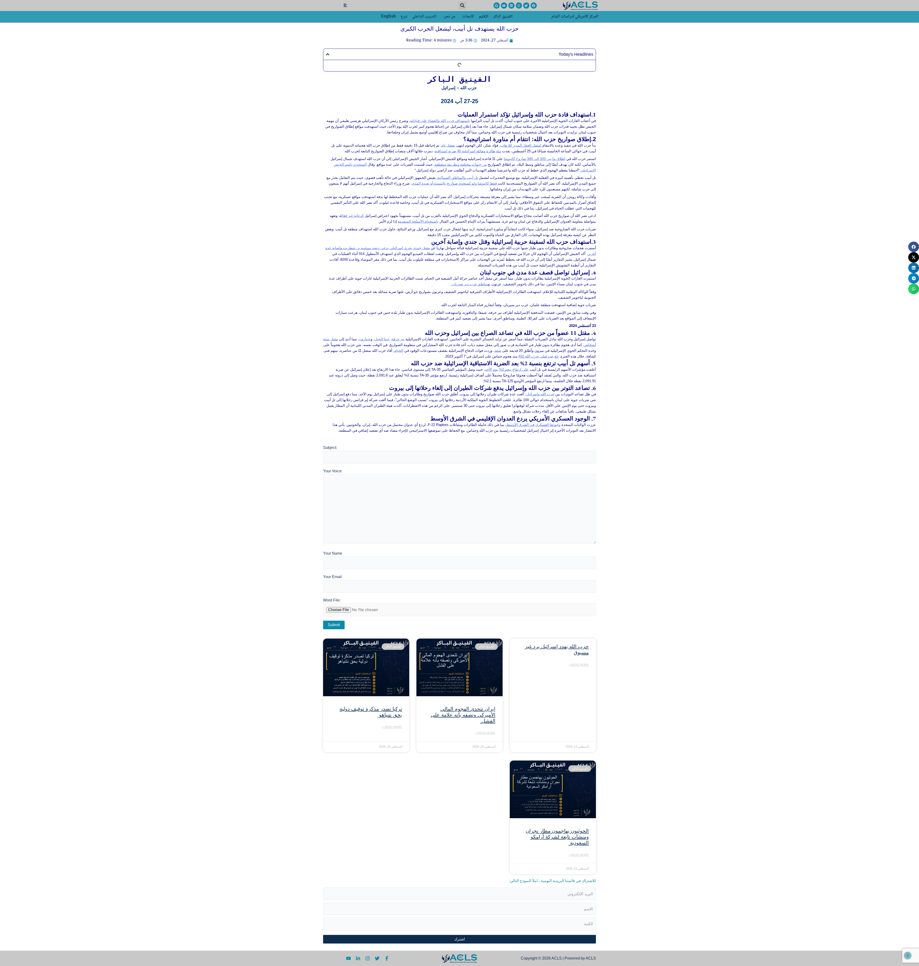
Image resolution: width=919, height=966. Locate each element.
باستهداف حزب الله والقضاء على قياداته (440, 121)
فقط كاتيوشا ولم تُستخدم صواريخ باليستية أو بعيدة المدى (455, 183)
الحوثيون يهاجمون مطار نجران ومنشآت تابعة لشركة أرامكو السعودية (557, 836)
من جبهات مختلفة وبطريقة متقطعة (461, 164)
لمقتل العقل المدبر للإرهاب (520, 145)
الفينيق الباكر (503, 16)
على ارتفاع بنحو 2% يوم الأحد (507, 369)
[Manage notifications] (908, 955)
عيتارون (365, 339)
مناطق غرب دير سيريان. (469, 284)
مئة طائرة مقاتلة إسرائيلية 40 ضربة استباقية (468, 151)
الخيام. (398, 350)
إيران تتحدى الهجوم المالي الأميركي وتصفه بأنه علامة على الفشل (463, 714)
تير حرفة (398, 339)
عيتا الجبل (382, 339)
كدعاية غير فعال (352, 216)
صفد (497, 350)
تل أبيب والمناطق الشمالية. (457, 178)
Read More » (579, 665)
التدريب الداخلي (424, 16)
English (388, 16)
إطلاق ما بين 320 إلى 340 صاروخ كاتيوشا (534, 159)
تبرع (404, 16)
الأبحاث (468, 16)
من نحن (449, 16)
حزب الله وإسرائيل (540, 394)
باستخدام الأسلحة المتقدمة (418, 221)
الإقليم (483, 16)
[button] (462, 6)
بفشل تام (448, 145)
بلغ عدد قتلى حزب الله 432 (538, 356)
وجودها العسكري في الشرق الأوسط (533, 425)
